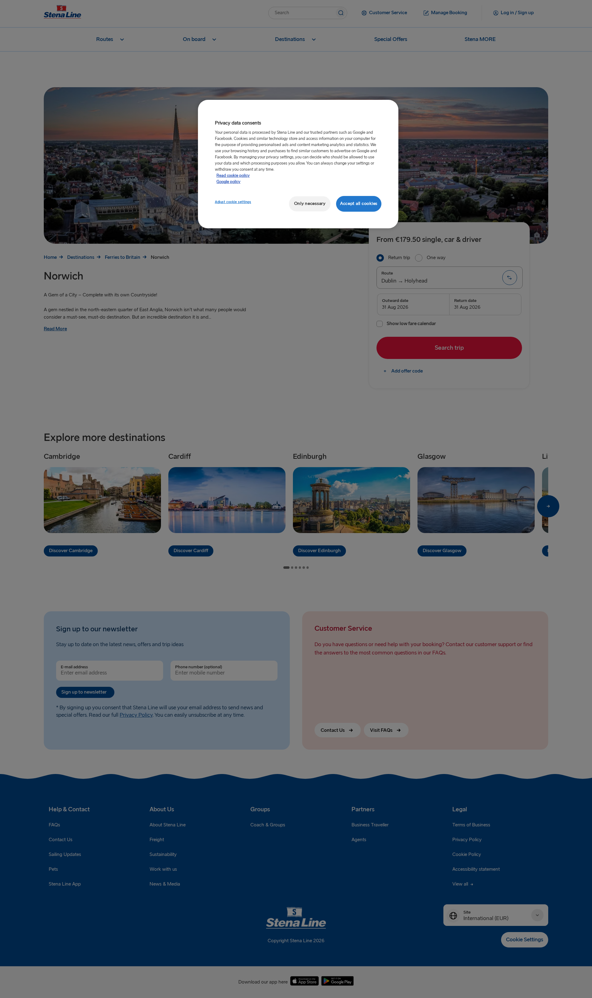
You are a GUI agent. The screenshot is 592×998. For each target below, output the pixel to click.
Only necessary (310, 203)
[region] (298, 164)
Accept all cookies (358, 203)
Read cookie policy (233, 175)
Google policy (228, 181)
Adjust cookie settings (233, 202)
